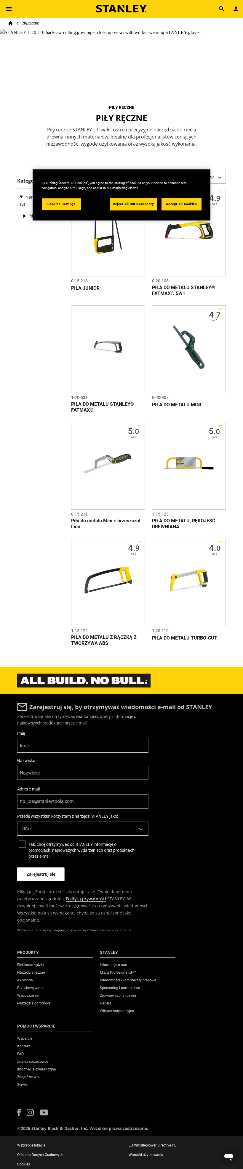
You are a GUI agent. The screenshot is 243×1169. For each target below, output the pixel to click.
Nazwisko (26, 760)
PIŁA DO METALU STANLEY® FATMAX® (102, 407)
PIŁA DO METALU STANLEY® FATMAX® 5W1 (183, 290)
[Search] (222, 9)
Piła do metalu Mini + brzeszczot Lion (105, 523)
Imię (21, 733)
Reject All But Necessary (133, 204)
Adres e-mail (28, 789)
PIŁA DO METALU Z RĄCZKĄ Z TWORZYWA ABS (104, 640)
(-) (21, 196)
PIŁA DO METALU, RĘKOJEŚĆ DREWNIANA (183, 523)
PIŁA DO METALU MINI (176, 405)
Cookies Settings (61, 204)
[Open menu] (9, 9)
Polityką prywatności (86, 898)
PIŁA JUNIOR (85, 288)
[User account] (236, 9)
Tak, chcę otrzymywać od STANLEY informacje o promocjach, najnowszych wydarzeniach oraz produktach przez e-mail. (81, 850)
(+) (24, 216)
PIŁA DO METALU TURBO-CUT (184, 638)
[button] (19, 1112)
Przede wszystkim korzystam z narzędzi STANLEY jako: (67, 816)
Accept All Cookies (181, 204)
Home (10, 23)
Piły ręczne (30, 23)
